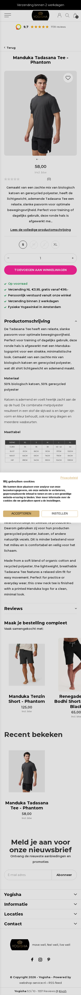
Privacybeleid (69, 477)
